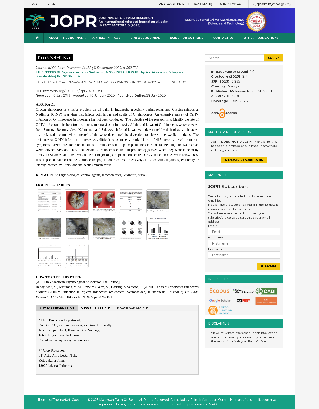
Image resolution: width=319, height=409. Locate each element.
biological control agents (83, 175)
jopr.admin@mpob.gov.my (273, 4)
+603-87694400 (234, 4)
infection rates (111, 175)
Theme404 (61, 400)
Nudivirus (129, 175)
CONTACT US (223, 38)
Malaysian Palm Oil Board (250, 91)
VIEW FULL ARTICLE (95, 308)
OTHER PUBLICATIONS (261, 38)
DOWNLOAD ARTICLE (132, 308)
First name (215, 237)
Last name (215, 249)
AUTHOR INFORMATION (57, 308)
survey (142, 175)
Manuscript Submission (244, 160)
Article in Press (106, 38)
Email (212, 226)
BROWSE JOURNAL (145, 38)
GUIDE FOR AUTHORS (186, 38)
